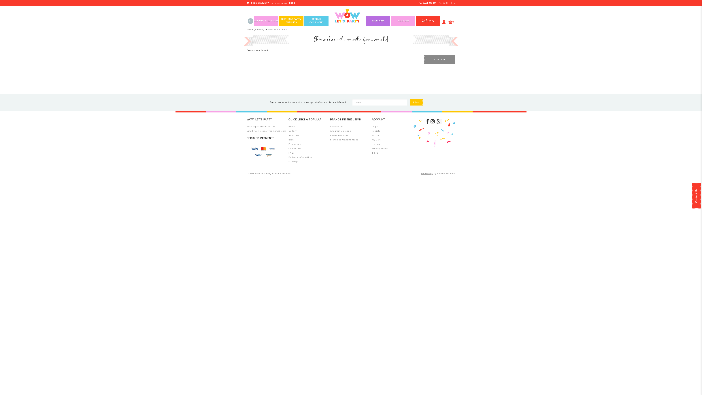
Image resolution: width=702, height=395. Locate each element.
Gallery (292, 131)
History (376, 144)
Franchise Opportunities (344, 139)
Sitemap (293, 161)
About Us (293, 135)
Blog (291, 139)
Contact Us (696, 196)
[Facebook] (428, 121)
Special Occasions (317, 21)
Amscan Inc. (337, 126)
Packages (403, 20)
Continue (439, 59)
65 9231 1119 (447, 3)
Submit (416, 102)
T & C (375, 153)
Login (375, 126)
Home (250, 29)
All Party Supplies (266, 20)
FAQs (291, 153)
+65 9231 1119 (267, 126)
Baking (260, 29)
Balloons (378, 20)
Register (377, 131)
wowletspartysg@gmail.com (270, 131)
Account (376, 135)
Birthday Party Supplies (291, 21)
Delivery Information (300, 157)
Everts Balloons (339, 135)
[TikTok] (439, 121)
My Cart (376, 139)
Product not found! (277, 29)
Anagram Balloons (340, 131)
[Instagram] (433, 121)
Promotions (295, 144)
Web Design (427, 173)
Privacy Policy (380, 148)
